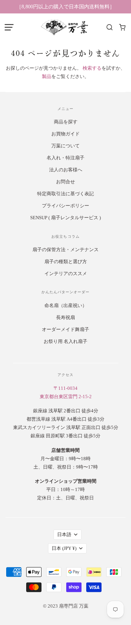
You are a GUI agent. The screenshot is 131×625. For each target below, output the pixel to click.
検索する (92, 68)
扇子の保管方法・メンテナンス (65, 249)
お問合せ (65, 181)
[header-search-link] (109, 27)
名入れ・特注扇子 (65, 157)
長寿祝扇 (65, 317)
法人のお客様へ (65, 169)
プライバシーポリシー (65, 205)
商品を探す (66, 121)
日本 (64, 548)
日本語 (64, 534)
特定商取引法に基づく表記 (65, 193)
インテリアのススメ (65, 273)
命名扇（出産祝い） (65, 305)
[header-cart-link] (122, 27)
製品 (46, 76)
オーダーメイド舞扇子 (65, 329)
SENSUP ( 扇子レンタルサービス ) (65, 217)
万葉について (65, 145)
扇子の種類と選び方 (65, 261)
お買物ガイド (65, 133)
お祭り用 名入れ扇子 (65, 341)
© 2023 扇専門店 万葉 (65, 606)
